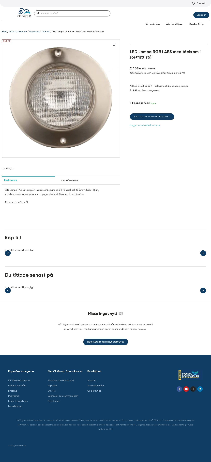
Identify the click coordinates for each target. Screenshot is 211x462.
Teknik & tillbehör (18, 32)
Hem (4, 32)
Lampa (45, 32)
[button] (114, 45)
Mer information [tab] (69, 180)
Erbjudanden (173, 86)
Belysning (34, 32)
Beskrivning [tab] (10, 180)
